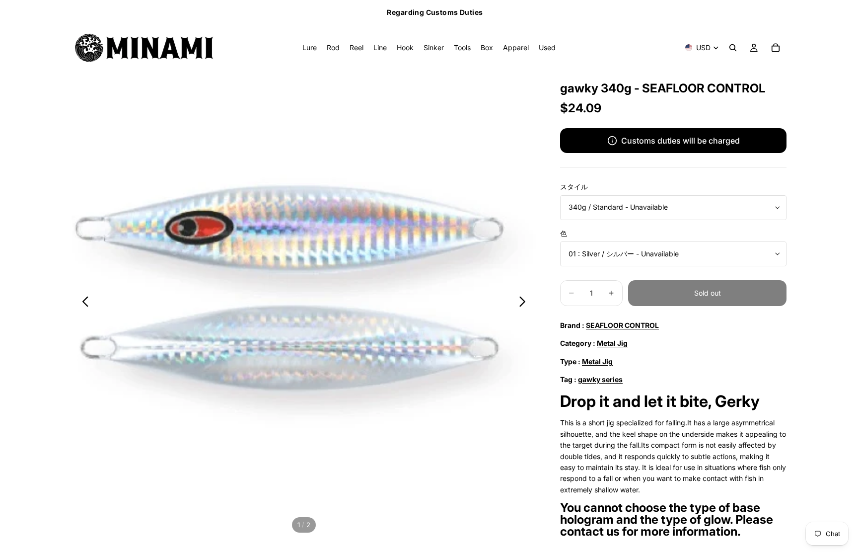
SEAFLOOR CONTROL (622, 325)
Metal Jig (612, 343)
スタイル (574, 186)
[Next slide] (525, 303)
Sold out (707, 293)
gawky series (600, 379)
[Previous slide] (83, 303)
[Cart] (775, 48)
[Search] (733, 48)
